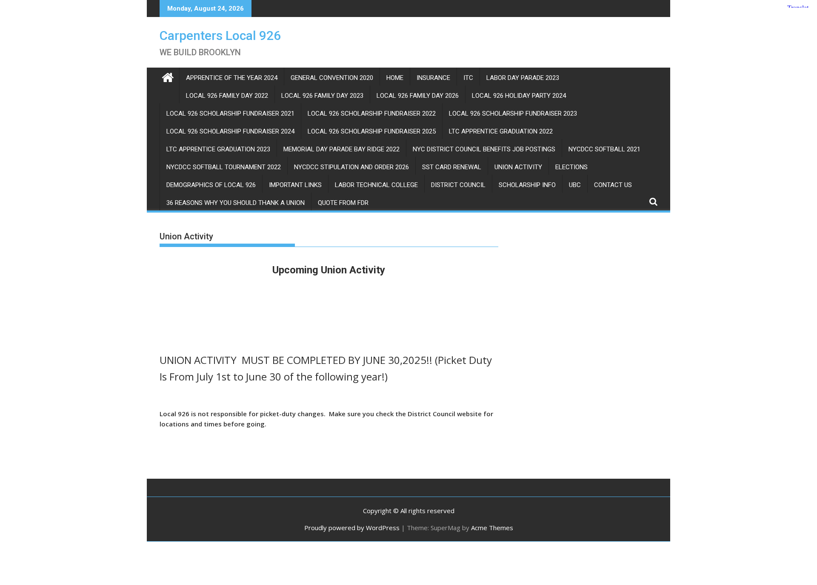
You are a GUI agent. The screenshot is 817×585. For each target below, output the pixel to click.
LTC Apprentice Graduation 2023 (218, 149)
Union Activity (518, 167)
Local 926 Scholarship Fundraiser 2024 (230, 131)
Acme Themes (492, 527)
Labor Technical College (376, 185)
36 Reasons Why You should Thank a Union (235, 203)
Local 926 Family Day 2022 (227, 95)
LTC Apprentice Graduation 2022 (501, 131)
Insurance (433, 78)
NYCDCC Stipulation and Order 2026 (351, 167)
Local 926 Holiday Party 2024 (519, 95)
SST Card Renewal (451, 167)
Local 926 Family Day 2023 (322, 95)
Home (394, 78)
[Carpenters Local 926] (168, 76)
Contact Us (613, 185)
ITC (468, 78)
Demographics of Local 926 (211, 185)
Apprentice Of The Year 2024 (231, 78)
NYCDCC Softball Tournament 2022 (223, 167)
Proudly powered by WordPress (352, 527)
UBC (575, 185)
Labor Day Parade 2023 (522, 78)
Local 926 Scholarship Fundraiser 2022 (372, 113)
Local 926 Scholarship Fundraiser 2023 (513, 113)
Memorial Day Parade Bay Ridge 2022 (341, 149)
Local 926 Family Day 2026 (418, 95)
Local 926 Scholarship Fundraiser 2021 (230, 113)
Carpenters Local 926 (220, 35)
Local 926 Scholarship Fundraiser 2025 (372, 131)
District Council (458, 185)
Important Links (295, 185)
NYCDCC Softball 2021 (604, 149)
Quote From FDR (343, 203)
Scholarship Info (527, 185)
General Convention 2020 (332, 78)
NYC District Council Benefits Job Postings (484, 149)
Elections (571, 167)
